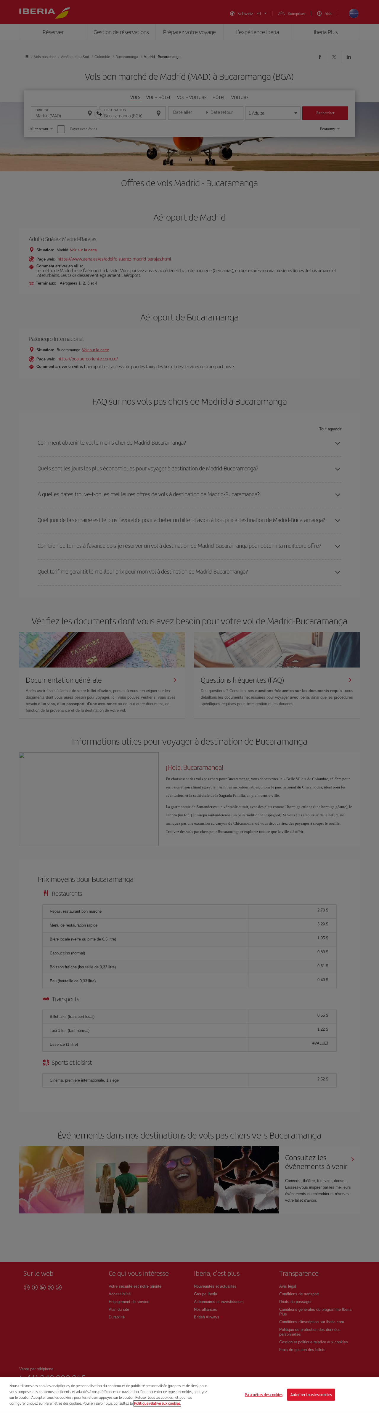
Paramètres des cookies (263, 1394)
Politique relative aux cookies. (157, 1403)
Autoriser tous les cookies (311, 1394)
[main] (189, 1395)
